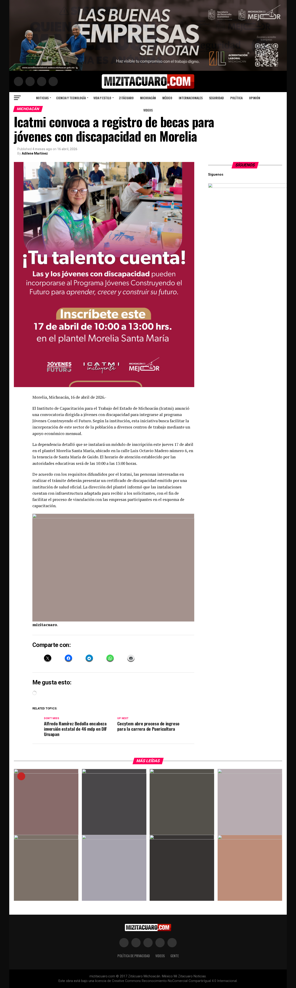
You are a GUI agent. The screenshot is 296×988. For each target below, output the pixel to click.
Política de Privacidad (133, 955)
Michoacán (148, 97)
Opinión (254, 97)
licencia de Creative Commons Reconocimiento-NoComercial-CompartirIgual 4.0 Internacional (166, 981)
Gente (174, 955)
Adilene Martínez (35, 153)
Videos (148, 110)
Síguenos (245, 165)
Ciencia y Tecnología (71, 97)
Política (236, 97)
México (167, 97)
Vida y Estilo (102, 97)
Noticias (42, 97)
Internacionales (191, 97)
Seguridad (216, 97)
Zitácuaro (126, 97)
